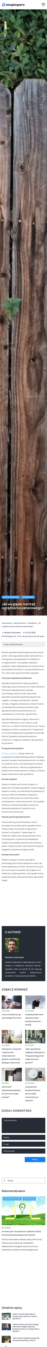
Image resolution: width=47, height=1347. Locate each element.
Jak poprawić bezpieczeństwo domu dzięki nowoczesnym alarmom (32, 1094)
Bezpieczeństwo (11, 597)
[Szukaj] (4, 1180)
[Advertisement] (23, 904)
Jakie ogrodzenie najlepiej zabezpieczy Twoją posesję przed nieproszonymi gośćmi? (35, 1056)
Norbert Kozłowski (12, 632)
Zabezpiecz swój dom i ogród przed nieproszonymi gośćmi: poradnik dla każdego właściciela (11, 1056)
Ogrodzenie (28, 597)
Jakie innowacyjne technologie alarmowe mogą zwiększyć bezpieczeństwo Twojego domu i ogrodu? (26, 1327)
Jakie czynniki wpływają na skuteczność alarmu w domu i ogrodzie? (25, 1316)
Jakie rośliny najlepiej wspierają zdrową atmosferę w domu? (26, 1339)
